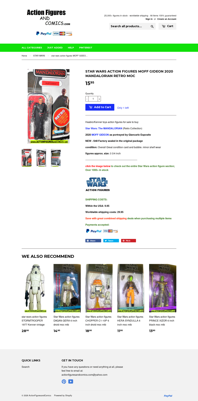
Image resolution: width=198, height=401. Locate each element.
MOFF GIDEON (100, 134)
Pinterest (85, 47)
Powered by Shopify (63, 395)
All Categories (32, 47)
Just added (55, 47)
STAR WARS (39, 55)
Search (26, 367)
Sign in (149, 18)
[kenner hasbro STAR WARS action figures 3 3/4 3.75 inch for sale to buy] (97, 193)
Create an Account (166, 18)
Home (24, 55)
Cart (169, 26)
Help (71, 47)
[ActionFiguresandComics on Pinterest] (64, 382)
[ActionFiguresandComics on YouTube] (70, 382)
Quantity (89, 93)
